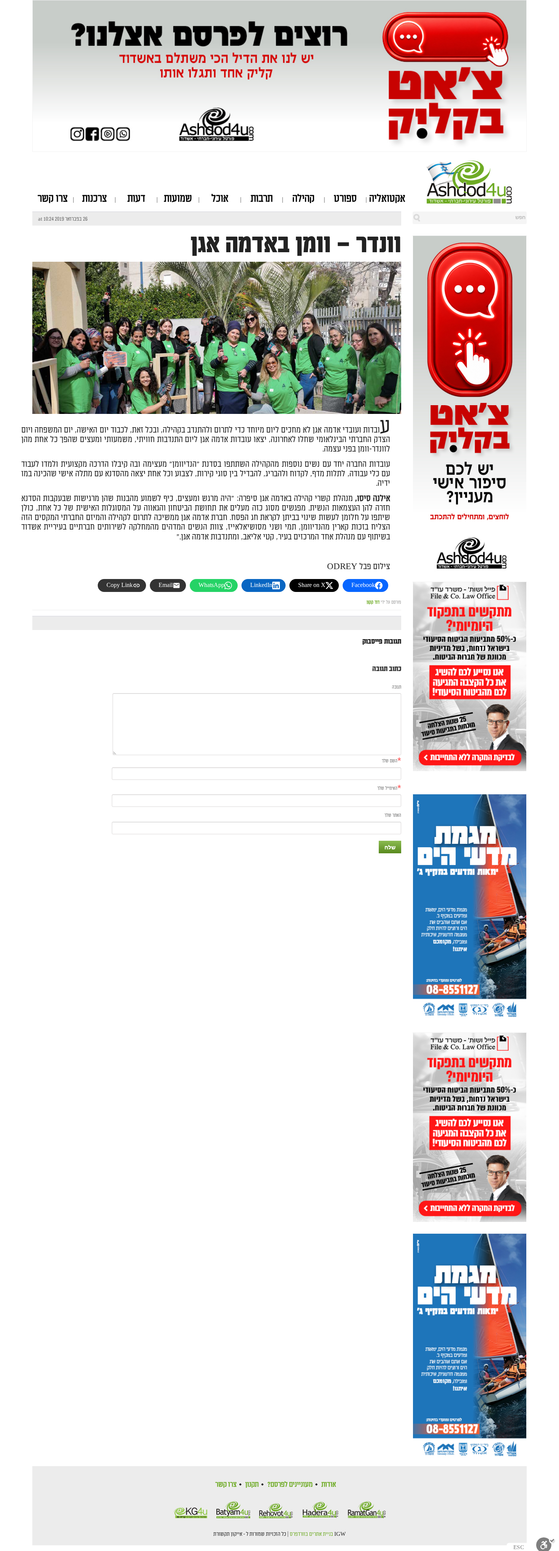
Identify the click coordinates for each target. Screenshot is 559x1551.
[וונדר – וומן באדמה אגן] (216, 384)
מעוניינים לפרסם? (290, 1484)
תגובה (396, 687)
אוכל (220, 198)
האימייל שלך (387, 788)
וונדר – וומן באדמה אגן (296, 244)
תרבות (262, 198)
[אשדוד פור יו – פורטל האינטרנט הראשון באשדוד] (477, 182)
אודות (328, 1484)
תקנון (252, 1484)
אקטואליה (387, 198)
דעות (136, 198)
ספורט (345, 198)
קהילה (303, 198)
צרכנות (94, 198)
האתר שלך (392, 815)
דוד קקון (373, 602)
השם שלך (389, 761)
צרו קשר (53, 198)
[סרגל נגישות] (545, 1543)
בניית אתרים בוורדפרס (311, 1534)
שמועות (178, 198)
